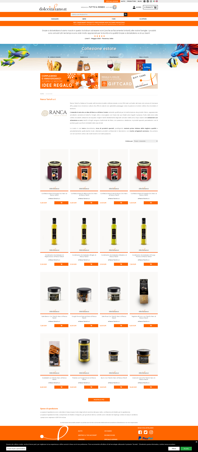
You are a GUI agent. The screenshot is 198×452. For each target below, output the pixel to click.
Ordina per (129, 141)
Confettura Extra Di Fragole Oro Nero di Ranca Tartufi (144, 194)
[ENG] (157, 1)
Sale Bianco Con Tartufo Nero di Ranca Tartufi (54, 317)
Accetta (186, 448)
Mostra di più (99, 400)
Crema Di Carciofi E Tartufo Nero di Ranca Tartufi (143, 378)
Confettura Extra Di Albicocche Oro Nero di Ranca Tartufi (84, 194)
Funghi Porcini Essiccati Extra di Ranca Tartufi (84, 317)
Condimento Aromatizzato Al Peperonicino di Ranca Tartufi (54, 255)
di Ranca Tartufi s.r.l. (54, 198)
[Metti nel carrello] (61, 202)
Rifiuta (174, 448)
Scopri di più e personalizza (16, 448)
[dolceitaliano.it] (53, 7)
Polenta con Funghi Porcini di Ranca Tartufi (84, 378)
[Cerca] (125, 14)
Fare (114, 19)
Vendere (81, 439)
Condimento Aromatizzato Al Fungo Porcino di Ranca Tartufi (143, 255)
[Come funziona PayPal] (145, 439)
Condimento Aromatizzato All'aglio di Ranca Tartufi (84, 255)
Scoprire (143, 19)
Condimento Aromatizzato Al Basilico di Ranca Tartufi (114, 255)
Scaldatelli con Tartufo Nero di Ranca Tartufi (54, 378)
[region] (99, 446)
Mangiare (55, 19)
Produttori (131, 1)
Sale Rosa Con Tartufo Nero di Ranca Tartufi (114, 317)
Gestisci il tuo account (87, 435)
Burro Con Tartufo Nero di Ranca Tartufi (114, 378)
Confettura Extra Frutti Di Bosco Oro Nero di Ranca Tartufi (113, 194)
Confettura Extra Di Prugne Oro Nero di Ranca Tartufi (54, 194)
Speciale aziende (112, 1)
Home (42, 94)
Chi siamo (108, 431)
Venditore (49, 94)
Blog (140, 1)
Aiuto (123, 1)
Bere (84, 19)
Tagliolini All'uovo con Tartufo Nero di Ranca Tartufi (144, 317)
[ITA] (154, 1)
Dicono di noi (109, 435)
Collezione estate (99, 48)
